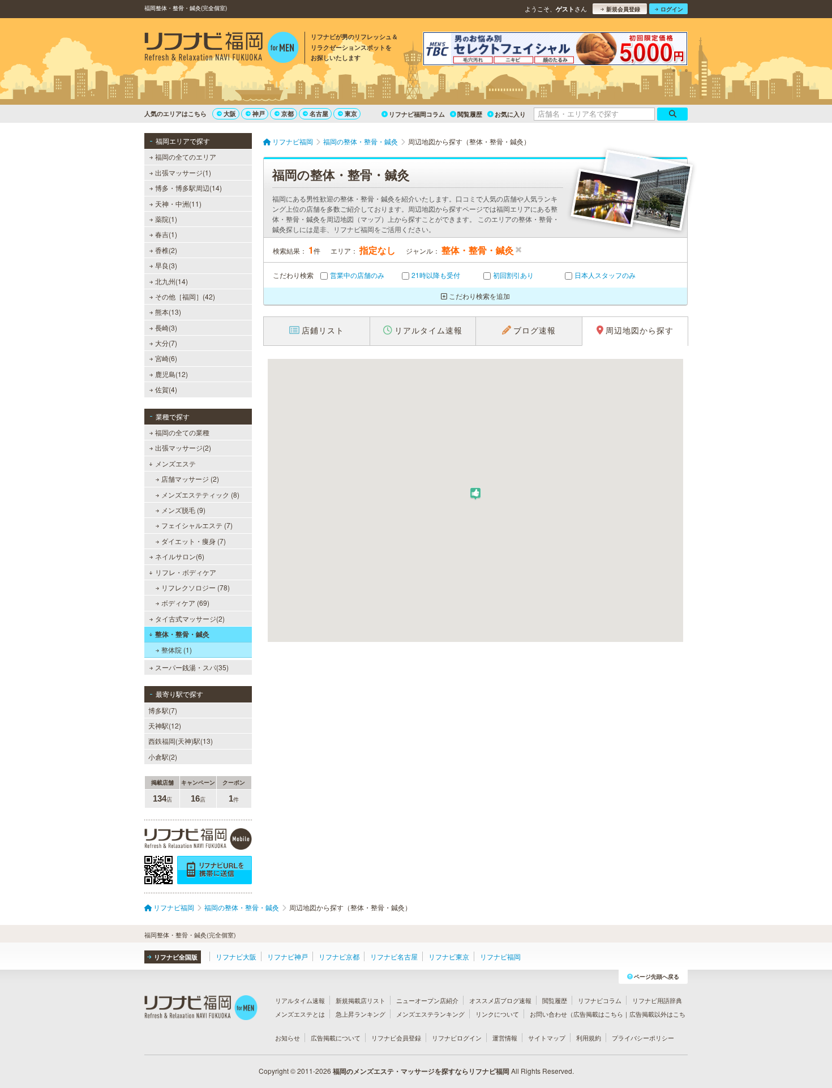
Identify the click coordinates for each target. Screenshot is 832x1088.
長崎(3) (166, 327)
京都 (287, 113)
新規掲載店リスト (360, 1000)
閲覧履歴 (469, 114)
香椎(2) (166, 250)
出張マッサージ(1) (183, 172)
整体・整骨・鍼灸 (182, 634)
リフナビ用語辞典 (657, 1000)
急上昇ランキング (360, 1013)
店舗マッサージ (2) (190, 478)
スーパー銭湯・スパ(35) (192, 667)
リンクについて (497, 1013)
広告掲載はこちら (598, 1013)
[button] (475, 493)
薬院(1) (166, 219)
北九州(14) (171, 281)
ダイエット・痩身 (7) (193, 541)
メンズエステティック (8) (200, 494)
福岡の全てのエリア (185, 156)
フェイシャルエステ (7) (197, 525)
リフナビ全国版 (176, 957)
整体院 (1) (176, 649)
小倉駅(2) (162, 756)
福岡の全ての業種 (182, 432)
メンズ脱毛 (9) (183, 510)
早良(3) (166, 265)
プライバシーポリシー (643, 1037)
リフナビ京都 (339, 956)
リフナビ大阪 (236, 956)
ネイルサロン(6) (179, 556)
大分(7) (166, 343)
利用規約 (588, 1037)
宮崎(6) (166, 358)
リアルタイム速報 (300, 1000)
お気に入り (510, 114)
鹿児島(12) (171, 374)
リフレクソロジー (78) (195, 587)
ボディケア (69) (185, 602)
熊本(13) (168, 311)
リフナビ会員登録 (396, 1037)
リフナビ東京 (448, 956)
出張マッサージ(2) (183, 447)
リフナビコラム (599, 1000)
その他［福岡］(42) (185, 296)
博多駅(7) (162, 710)
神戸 (258, 113)
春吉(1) (166, 234)
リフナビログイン (457, 1037)
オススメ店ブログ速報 (500, 1000)
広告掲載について (336, 1037)
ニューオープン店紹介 (427, 1000)
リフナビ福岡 (500, 956)
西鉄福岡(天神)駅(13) (180, 741)
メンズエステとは (300, 1013)
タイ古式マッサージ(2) (190, 618)
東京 (351, 113)
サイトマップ (546, 1037)
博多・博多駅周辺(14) (188, 187)
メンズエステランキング (430, 1013)
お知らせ (287, 1037)
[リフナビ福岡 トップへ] (221, 49)
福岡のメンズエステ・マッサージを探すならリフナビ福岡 (421, 1071)
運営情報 (504, 1037)
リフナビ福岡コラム (417, 114)
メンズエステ (175, 463)
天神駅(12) (164, 725)
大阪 (230, 113)
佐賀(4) (166, 389)
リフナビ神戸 (287, 956)
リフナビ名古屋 (394, 956)
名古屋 (319, 113)
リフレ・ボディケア (185, 572)
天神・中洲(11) (178, 203)
